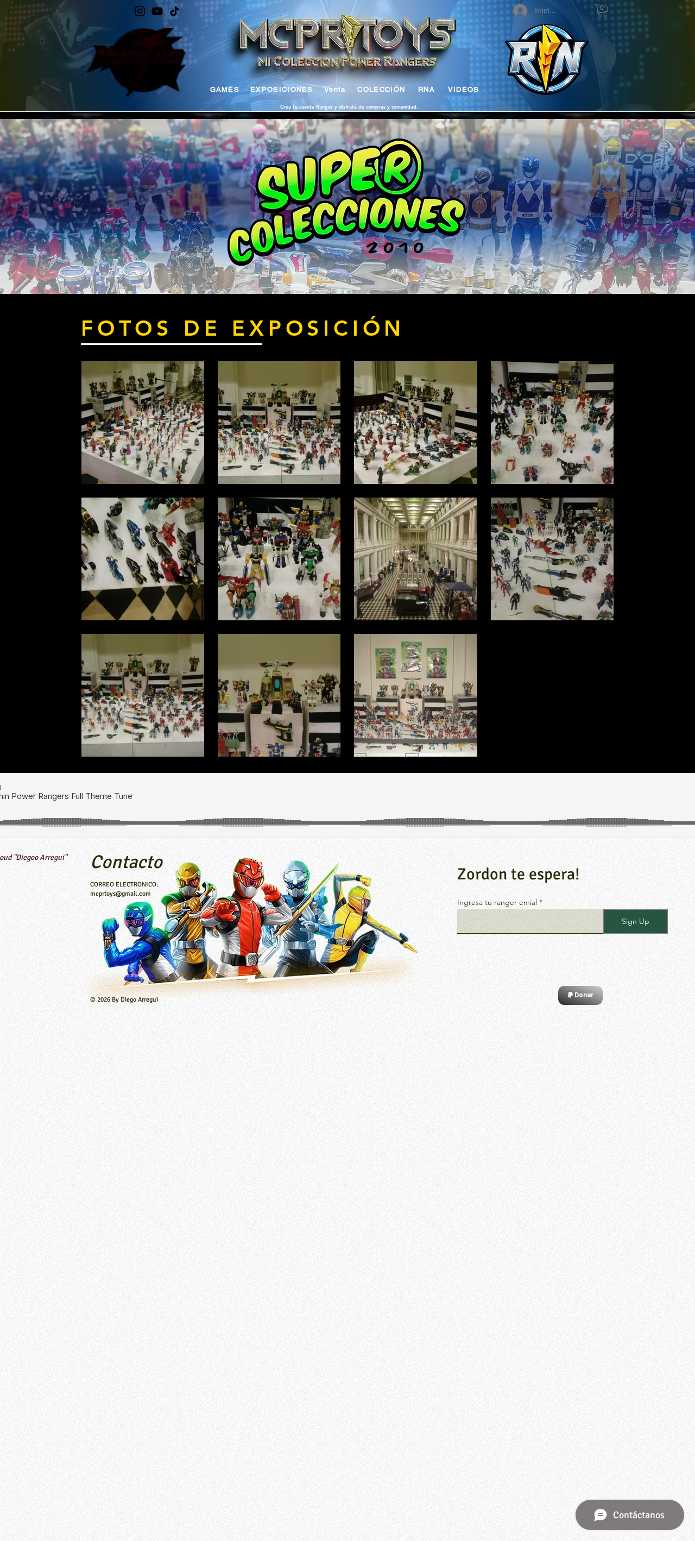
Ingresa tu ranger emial (497, 902)
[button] (602, 10)
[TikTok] (174, 11)
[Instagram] (140, 11)
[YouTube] (157, 11)
